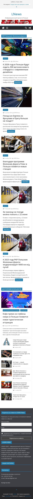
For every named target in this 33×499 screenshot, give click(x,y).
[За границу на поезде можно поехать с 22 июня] (16, 194)
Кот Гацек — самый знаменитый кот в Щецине (20, 363)
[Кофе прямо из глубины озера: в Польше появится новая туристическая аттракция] (16, 300)
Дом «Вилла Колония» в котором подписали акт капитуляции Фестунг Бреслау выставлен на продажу (21, 373)
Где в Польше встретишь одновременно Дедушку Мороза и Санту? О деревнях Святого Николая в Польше (21, 385)
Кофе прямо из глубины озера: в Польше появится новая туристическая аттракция (15, 318)
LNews (16, 14)
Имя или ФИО (5, 421)
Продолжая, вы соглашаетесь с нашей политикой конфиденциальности (16, 434)
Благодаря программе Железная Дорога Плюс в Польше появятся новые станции (15, 165)
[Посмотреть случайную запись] (30, 28)
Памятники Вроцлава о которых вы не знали (19, 395)
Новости (5, 58)
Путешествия (24, 310)
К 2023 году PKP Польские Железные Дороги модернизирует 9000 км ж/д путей (16, 263)
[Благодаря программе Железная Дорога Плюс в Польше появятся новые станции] (16, 144)
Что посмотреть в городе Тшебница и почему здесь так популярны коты (21, 353)
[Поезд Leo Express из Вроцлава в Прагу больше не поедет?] (16, 97)
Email (2, 427)
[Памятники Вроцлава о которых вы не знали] (6, 397)
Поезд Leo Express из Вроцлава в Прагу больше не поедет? (15, 118)
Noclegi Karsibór (5, 483)
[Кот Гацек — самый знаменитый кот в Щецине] (6, 364)
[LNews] (3, 28)
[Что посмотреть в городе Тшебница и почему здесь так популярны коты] (6, 355)
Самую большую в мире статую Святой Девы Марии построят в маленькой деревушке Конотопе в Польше (21, 342)
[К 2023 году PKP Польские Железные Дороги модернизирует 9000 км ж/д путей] (16, 242)
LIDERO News (15, 61)
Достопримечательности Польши (11, 310)
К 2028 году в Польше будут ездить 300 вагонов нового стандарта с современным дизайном (16, 68)
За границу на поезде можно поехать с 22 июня (15, 213)
